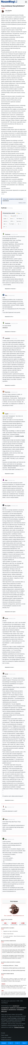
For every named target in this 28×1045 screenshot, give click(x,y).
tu (9, 1018)
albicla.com (4, 1011)
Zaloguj (5, 199)
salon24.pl (5, 327)
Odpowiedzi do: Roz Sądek (10, 611)
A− (17, 1043)
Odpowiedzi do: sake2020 (10, 385)
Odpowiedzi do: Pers (9, 316)
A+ (10, 1043)
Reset (24, 1043)
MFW (12, 221)
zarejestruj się (12, 199)
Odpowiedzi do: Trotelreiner (10, 288)
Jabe (5, 223)
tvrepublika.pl (20, 1009)
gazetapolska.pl (5, 1007)
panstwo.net (12, 1007)
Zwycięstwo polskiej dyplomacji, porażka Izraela (14, 968)
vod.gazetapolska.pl (21, 1007)
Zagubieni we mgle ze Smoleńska (10, 931)
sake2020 (7, 338)
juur (5, 226)
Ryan (6, 819)
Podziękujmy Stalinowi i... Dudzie (10, 965)
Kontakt (3, 1033)
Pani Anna (19, 221)
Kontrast (4, 1043)
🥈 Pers (5, 215)
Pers (6, 295)
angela (5, 218)
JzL (19, 223)
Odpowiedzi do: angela (9, 473)
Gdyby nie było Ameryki (8, 933)
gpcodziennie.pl (12, 1009)
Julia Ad (5, 221)
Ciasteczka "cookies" (6, 1037)
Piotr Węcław (8, 10)
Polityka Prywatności (19, 1027)
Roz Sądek (12, 223)
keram (12, 218)
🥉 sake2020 (14, 215)
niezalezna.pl (16, 1005)
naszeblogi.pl (4, 1009)
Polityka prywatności (6, 1039)
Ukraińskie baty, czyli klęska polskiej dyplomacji (14, 970)
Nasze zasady (4, 1035)
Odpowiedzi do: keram (9, 667)
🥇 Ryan (19, 213)
